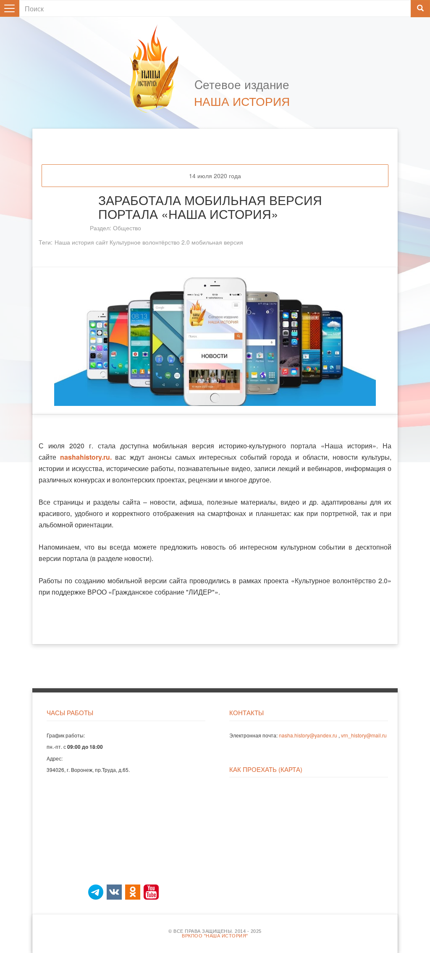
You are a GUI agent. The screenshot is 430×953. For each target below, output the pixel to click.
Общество (127, 228)
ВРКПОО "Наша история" (215, 936)
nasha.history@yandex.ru (308, 735)
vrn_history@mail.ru (364, 735)
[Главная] (158, 68)
